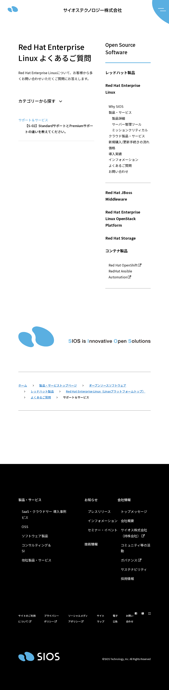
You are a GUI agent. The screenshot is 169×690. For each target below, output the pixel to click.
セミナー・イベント (102, 529)
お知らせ (91, 499)
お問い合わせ (118, 171)
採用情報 (127, 578)
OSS (25, 526)
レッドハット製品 (120, 72)
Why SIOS (116, 106)
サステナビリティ (134, 569)
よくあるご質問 (120, 165)
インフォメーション (123, 159)
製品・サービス (120, 112)
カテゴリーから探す (36, 101)
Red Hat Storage (120, 238)
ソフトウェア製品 (35, 535)
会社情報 (124, 499)
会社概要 (127, 520)
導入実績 (115, 153)
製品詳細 (118, 118)
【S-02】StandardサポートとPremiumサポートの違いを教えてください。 (59, 128)
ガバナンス (129, 560)
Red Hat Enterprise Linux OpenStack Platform (122, 218)
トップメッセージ (134, 511)
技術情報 (91, 544)
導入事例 (59, 511)
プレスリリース (99, 511)
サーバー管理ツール (127, 124)
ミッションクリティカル (130, 129)
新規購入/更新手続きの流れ (129, 141)
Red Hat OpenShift (123, 265)
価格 (112, 147)
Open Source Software (120, 48)
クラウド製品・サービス (127, 135)
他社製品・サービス (36, 560)
